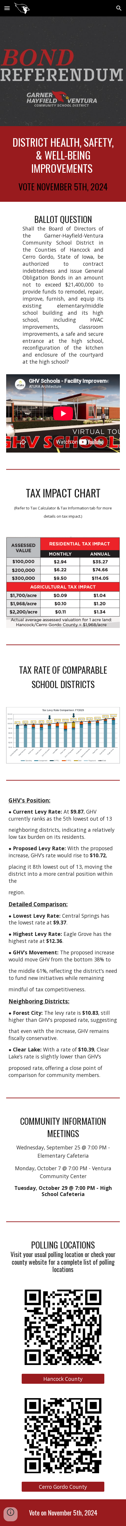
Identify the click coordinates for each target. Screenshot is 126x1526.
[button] (7, 8)
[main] (63, 164)
